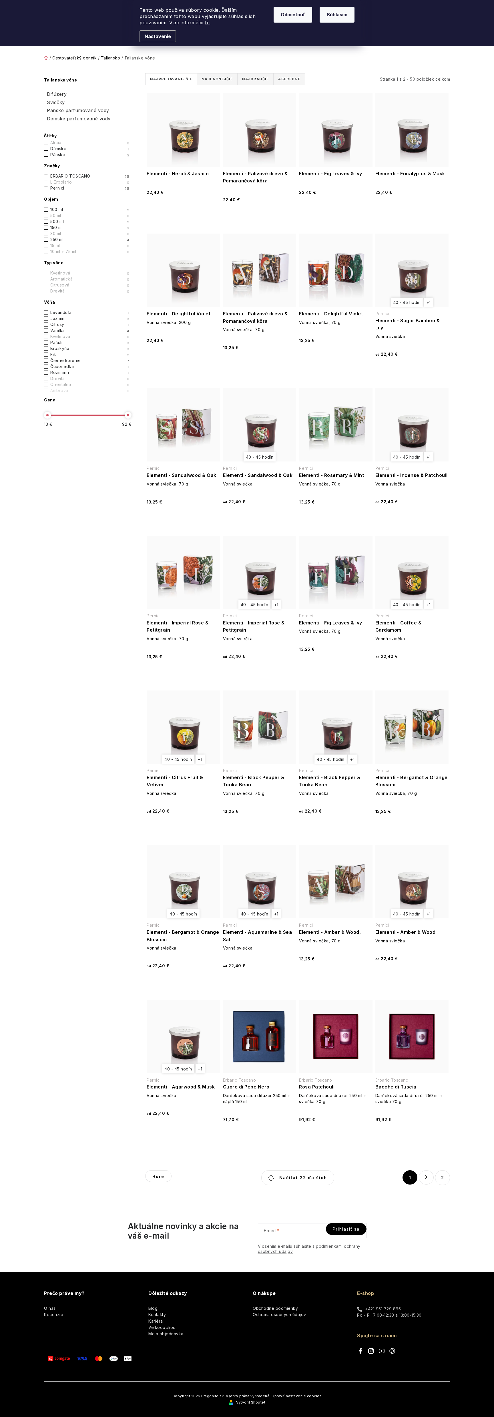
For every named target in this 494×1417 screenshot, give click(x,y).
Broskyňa (89, 348)
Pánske (89, 154)
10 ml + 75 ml (89, 251)
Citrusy (89, 324)
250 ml (89, 239)
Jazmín (89, 318)
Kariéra (155, 1321)
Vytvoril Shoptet (250, 1402)
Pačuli (89, 342)
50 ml (89, 215)
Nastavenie (158, 36)
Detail (412, 372)
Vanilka (89, 330)
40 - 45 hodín (407, 302)
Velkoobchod (162, 1327)
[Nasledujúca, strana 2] (426, 1177)
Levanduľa (89, 312)
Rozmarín (89, 372)
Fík (89, 354)
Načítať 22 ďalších (302, 1177)
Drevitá (89, 291)
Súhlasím (337, 14)
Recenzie (53, 1314)
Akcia (89, 142)
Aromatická (89, 279)
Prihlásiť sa (346, 1229)
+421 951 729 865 (383, 1308)
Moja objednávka (166, 1333)
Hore (158, 1176)
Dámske (89, 148)
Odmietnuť (293, 14)
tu (207, 22)
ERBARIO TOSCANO (89, 176)
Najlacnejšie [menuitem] (217, 79)
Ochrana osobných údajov (279, 1314)
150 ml (89, 227)
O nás (50, 1308)
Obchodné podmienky (275, 1308)
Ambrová (89, 390)
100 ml (89, 209)
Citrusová (89, 285)
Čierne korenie (89, 360)
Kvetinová (89, 273)
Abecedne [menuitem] (289, 79)
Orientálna (89, 384)
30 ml (89, 233)
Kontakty (157, 1314)
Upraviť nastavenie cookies (297, 1396)
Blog (153, 1308)
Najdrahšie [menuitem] (255, 79)
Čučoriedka (89, 366)
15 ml (89, 245)
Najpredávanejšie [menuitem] (171, 79)
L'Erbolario (89, 182)
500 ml (89, 221)
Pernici (89, 188)
